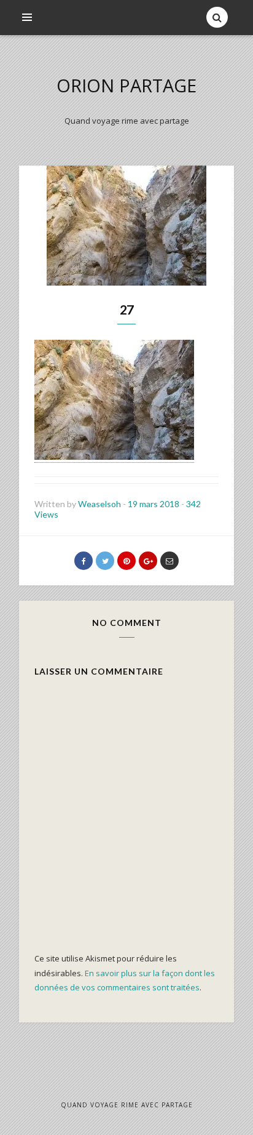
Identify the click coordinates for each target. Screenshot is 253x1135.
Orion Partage (126, 85)
